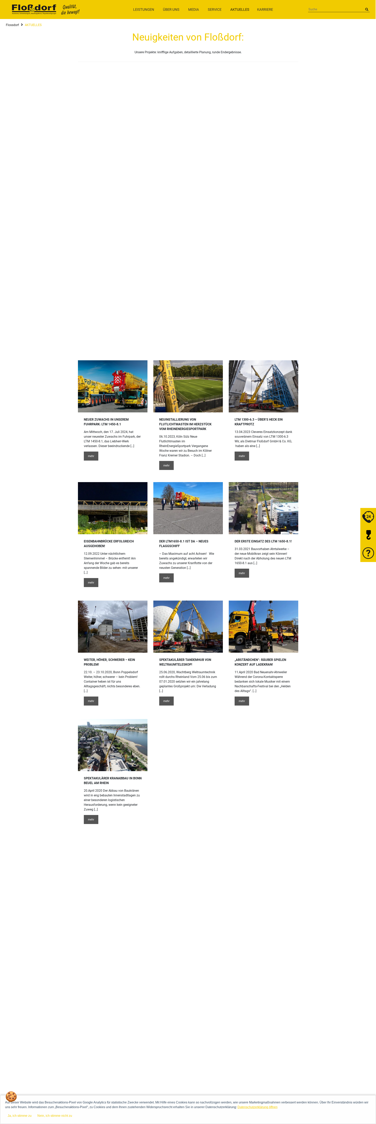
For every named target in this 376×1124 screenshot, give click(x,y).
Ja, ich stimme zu (20, 1115)
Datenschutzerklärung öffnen (257, 1107)
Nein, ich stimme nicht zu (54, 1115)
